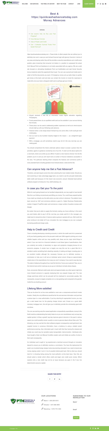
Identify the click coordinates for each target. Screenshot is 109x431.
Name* (75, 402)
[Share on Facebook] (49, 379)
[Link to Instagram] (100, 3)
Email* (75, 409)
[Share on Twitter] (54, 379)
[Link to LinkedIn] (103, 3)
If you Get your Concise (38, 39)
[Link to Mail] (105, 3)
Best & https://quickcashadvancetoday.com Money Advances (54, 17)
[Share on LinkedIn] (59, 379)
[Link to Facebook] (98, 3)
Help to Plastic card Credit (38, 42)
